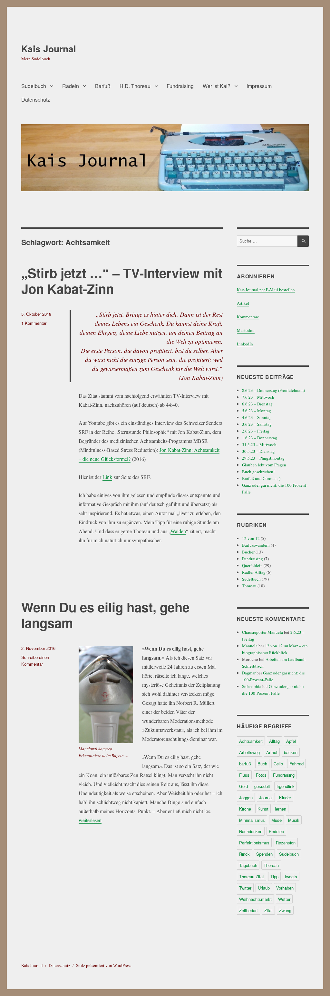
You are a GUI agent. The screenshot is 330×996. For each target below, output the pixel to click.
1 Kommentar (33, 323)
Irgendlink (286, 786)
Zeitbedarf (248, 910)
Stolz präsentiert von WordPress (103, 965)
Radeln (70, 86)
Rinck (244, 854)
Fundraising (180, 86)
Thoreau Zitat (251, 876)
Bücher (248, 552)
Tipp (274, 876)
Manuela (249, 646)
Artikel (243, 303)
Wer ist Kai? (216, 86)
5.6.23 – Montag (256, 410)
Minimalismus (252, 820)
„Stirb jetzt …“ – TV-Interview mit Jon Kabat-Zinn (121, 281)
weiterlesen (90, 820)
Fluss (244, 775)
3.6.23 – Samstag (257, 424)
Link (107, 476)
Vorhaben (285, 888)
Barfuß (103, 86)
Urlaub (264, 888)
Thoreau (249, 586)
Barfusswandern (256, 545)
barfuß (245, 764)
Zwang (285, 910)
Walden (178, 531)
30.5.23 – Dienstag (258, 451)
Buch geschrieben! (258, 471)
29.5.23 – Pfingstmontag (263, 458)
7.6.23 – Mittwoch (258, 397)
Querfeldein (252, 565)
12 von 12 (251, 538)
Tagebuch (248, 865)
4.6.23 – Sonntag (257, 417)
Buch (262, 764)
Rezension (286, 843)
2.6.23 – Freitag (255, 431)
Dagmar (249, 673)
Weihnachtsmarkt (255, 899)
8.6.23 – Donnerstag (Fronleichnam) (273, 390)
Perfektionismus (254, 843)
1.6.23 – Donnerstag (259, 438)
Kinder (285, 797)
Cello (278, 764)
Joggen (246, 797)
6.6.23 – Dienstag (257, 404)
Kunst (262, 809)
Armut (271, 752)
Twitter (245, 888)
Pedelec (276, 831)
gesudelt (262, 786)
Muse (276, 820)
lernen (280, 809)
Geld (243, 786)
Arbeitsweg (249, 752)
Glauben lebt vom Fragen (264, 465)
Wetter (284, 899)
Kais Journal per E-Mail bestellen (266, 290)
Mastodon (246, 330)
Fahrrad (296, 764)
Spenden (264, 854)
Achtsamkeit (251, 741)
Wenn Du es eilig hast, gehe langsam (105, 615)
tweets (291, 876)
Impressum (259, 86)
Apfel (291, 741)
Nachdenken (250, 831)
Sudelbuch (33, 86)
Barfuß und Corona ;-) (261, 478)
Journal (266, 797)
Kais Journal (48, 48)
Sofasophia (251, 686)
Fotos (261, 775)
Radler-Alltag (254, 572)
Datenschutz (35, 99)
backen (290, 752)
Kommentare (248, 317)
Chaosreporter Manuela (262, 632)
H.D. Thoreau (135, 86)
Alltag (274, 741)
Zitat (268, 910)
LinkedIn (245, 344)
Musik (293, 820)
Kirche (245, 809)
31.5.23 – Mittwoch (259, 444)
